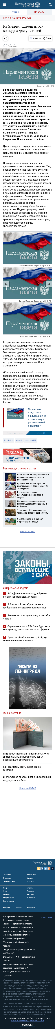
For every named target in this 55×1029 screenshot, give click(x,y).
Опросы (30, 888)
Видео (6, 888)
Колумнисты (8, 901)
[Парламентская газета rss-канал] (38, 868)
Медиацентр (8, 898)
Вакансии (31, 908)
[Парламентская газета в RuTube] (52, 868)
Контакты (7, 908)
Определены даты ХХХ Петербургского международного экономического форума (26, 628)
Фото (5, 891)
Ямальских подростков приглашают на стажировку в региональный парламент (37, 417)
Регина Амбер (13, 46)
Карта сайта (46, 917)
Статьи (15, 12)
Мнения (6, 894)
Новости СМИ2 (27, 531)
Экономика (31, 875)
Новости (39, 12)
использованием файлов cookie (27, 1020)
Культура (30, 881)
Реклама (18, 908)
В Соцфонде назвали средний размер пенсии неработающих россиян (25, 595)
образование (30, 440)
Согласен (27, 1025)
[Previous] (6, 284)
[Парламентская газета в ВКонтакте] (42, 868)
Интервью (31, 898)
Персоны (30, 891)
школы (19, 440)
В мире (30, 878)
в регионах (8, 440)
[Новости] (35, 38)
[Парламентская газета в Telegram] (45, 868)
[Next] (49, 284)
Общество (7, 878)
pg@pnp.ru (7, 975)
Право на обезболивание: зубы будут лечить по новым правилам (25, 639)
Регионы (30, 894)
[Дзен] (47, 38)
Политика (7, 875)
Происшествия (9, 881)
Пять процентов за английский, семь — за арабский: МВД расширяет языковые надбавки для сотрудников (26, 756)
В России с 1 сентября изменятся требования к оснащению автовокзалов (24, 606)
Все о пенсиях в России (17, 18)
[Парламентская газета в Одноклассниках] (49, 868)
